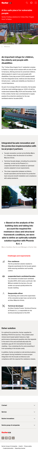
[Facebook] (3, 438)
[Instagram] (6, 438)
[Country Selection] (31, 3)
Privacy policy (28, 446)
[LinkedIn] (13, 438)
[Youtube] (9, 438)
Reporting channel (20, 448)
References (7, 46)
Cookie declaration (8, 448)
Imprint (21, 446)
